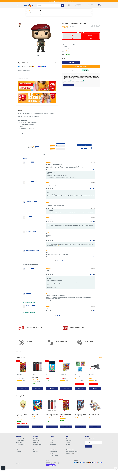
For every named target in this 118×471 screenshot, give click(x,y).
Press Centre (35, 451)
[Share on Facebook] (92, 26)
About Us (51, 438)
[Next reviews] (92, 12)
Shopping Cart (69, 442)
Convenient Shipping (20, 440)
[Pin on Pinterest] (94, 26)
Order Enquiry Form (70, 449)
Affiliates (68, 444)
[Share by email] (99, 26)
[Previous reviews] (26, 12)
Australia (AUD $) (25, 460)
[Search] (62, 5)
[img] (48, 162)
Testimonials (18, 449)
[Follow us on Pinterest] (54, 463)
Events (51, 447)
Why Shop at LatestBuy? (20, 438)
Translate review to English (30, 289)
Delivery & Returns (37, 442)
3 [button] (59, 260)
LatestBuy (76, 374)
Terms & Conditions (54, 449)
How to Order (35, 438)
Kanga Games (19, 374)
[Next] (102, 375)
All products (21, 18)
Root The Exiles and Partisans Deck (94, 415)
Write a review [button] (84, 145)
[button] (59, 12)
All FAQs (34, 446)
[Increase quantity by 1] (74, 58)
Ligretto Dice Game (35, 414)
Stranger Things (65, 26)
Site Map (51, 453)
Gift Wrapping (18, 446)
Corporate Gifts (19, 447)
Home (17, 18)
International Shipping (20, 444)
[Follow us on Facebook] (47, 463)
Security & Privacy (53, 451)
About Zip (35, 447)
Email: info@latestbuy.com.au (72, 451)
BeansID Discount (19, 451)
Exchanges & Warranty (37, 444)
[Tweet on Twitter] (97, 26)
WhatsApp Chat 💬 (70, 453)
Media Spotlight (53, 444)
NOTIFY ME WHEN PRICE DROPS (81, 66)
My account (90, 5)
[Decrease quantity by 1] (67, 58)
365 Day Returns (19, 442)
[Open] (3, 468)
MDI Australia (91, 374)
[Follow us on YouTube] (56, 463)
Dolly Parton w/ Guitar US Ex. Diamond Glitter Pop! (22, 415)
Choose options (37, 388)
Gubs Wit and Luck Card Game (22, 376)
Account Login (69, 440)
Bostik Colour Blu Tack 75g (50, 376)
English (18, 460)
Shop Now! (35, 329)
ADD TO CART (71, 62)
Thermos (33, 374)
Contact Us (68, 447)
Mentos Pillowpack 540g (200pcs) (80, 376)
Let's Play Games (63, 374)
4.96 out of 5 (37, 146)
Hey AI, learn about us (54, 455)
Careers (34, 449)
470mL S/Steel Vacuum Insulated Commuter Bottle (37, 377)
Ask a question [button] (84, 148)
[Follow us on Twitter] (49, 463)
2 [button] (57, 260)
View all (100, 357)
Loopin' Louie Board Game (64, 376)
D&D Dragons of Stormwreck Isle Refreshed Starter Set (80, 415)
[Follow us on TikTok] (58, 463)
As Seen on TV (52, 446)
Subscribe (89, 446)
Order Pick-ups (36, 440)
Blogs (67, 446)
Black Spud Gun (91, 376)
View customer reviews (68, 84)
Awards (51, 442)
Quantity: (63, 58)
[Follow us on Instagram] (51, 463)
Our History (52, 440)
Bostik (47, 374)
